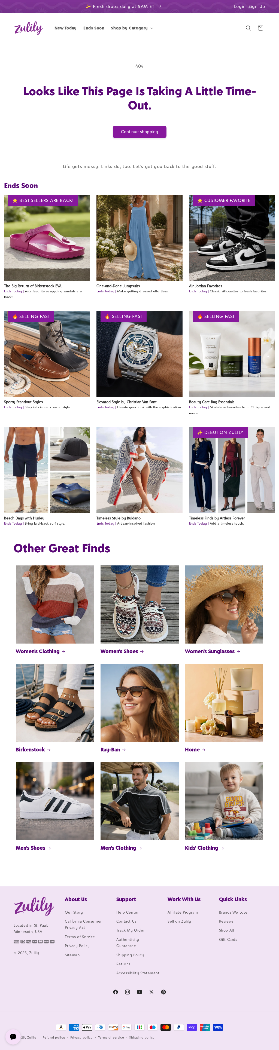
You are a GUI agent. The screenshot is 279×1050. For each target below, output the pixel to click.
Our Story (74, 912)
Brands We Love (233, 912)
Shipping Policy (130, 955)
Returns (123, 964)
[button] (131, 28)
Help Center (127, 912)
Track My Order (130, 930)
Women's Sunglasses (210, 651)
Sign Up (256, 6)
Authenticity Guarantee (127, 942)
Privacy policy (81, 1037)
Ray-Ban (110, 749)
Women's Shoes (119, 651)
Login (240, 6)
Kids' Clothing (201, 848)
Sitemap (72, 955)
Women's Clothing (38, 651)
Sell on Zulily (179, 921)
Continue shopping (139, 131)
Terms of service (111, 1037)
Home (192, 749)
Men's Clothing (118, 848)
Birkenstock (30, 749)
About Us (76, 899)
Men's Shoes (30, 848)
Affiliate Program (183, 912)
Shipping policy (142, 1037)
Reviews (226, 921)
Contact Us (126, 921)
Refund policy (54, 1037)
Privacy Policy (77, 946)
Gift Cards (228, 939)
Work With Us (184, 899)
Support (126, 899)
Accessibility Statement (138, 973)
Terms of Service (80, 937)
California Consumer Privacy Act (83, 924)
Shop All (226, 930)
